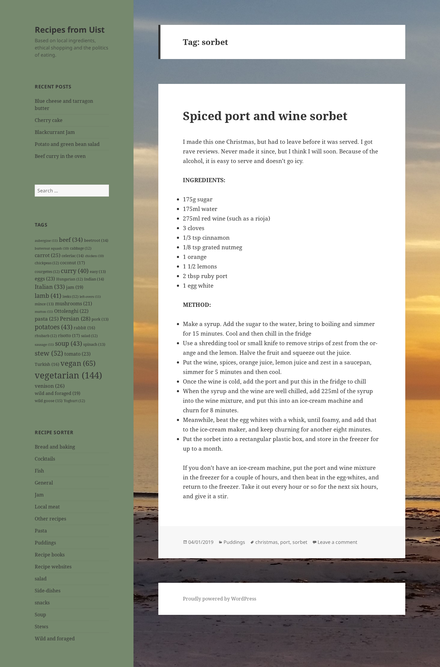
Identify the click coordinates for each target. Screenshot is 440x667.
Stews (41, 626)
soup (68, 343)
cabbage (80, 248)
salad (89, 335)
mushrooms (73, 303)
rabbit (84, 328)
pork (100, 319)
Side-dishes (47, 590)
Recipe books (50, 554)
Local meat (47, 506)
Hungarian (69, 279)
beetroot (96, 240)
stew (49, 352)
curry (75, 270)
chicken (94, 256)
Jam (39, 494)
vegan (77, 363)
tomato (77, 354)
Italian (50, 287)
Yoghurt (74, 400)
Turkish (47, 364)
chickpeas (47, 262)
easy (98, 271)
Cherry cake (49, 120)
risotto (69, 335)
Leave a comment (337, 542)
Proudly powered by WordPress (219, 598)
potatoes (53, 327)
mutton (44, 311)
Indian (94, 279)
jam (74, 287)
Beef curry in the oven (60, 156)
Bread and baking (55, 446)
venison (50, 385)
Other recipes (50, 518)
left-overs (90, 296)
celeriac (73, 255)
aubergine (46, 240)
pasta (47, 318)
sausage (44, 344)
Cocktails (45, 458)
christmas (266, 542)
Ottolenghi (71, 311)
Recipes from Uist (70, 29)
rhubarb (46, 335)
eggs (45, 278)
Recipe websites (53, 566)
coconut (72, 262)
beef (71, 240)
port (285, 542)
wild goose (49, 400)
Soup (40, 614)
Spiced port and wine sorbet (265, 115)
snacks (42, 602)
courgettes (47, 271)
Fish (39, 470)
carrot (47, 255)
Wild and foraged (55, 638)
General (44, 482)
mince (44, 304)
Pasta (41, 530)
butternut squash (52, 248)
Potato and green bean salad (67, 144)
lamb (48, 295)
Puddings (45, 542)
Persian (75, 318)
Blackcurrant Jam (55, 132)
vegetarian (68, 375)
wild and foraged (57, 393)
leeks (70, 296)
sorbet (299, 542)
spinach (94, 344)
